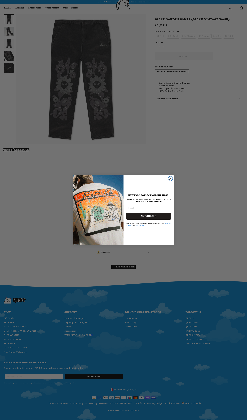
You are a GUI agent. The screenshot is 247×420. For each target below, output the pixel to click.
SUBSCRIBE (148, 216)
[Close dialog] (170, 178)
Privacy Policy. (140, 225)
